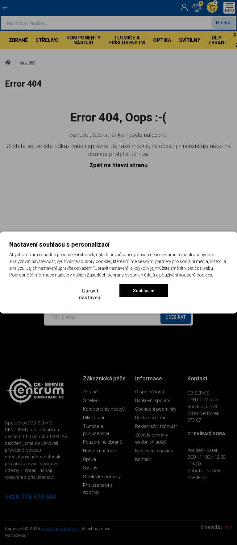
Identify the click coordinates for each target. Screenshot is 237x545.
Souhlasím (143, 290)
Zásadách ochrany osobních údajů (121, 275)
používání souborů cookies (185, 275)
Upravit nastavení (90, 294)
